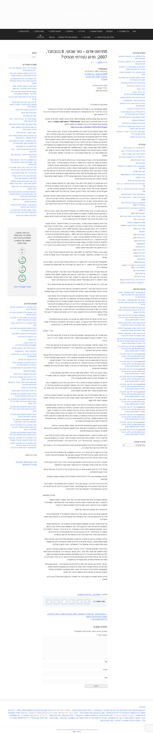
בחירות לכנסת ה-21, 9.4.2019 (135, 148)
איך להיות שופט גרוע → (98, 619)
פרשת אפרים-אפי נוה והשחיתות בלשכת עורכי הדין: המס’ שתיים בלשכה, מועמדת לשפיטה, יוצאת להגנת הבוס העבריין (22, 194)
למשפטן (142, 244)
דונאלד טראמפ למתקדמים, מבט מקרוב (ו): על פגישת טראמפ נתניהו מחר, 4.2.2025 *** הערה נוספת (22, 401)
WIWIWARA (141, 346)
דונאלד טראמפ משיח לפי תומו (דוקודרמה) (132, 117)
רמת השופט (141, 172)
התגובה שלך (102, 635)
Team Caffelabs (139, 315)
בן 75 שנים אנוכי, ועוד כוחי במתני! (61, 715)
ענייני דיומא (141, 256)
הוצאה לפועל (141, 235)
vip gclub (141, 308)
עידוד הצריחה (140, 250)
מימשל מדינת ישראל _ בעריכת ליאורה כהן (132, 197)
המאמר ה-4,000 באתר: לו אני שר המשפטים (124, 718)
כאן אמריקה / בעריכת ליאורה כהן (135, 225)
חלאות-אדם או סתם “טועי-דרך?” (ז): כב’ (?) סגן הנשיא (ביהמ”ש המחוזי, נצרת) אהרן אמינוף (131, 310)
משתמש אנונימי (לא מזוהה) (136, 339)
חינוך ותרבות (141, 277)
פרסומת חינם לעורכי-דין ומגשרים (135, 194)
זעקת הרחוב (141, 253)
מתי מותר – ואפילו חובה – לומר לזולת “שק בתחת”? (48, 718)
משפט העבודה (140, 271)
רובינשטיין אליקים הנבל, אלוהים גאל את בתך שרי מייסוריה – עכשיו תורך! (119, 710)
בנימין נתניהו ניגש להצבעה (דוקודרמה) (133, 83)
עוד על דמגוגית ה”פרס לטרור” (135, 86)
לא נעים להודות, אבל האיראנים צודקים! (132, 97)
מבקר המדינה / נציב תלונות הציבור (134, 216)
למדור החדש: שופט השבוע (82, 710)
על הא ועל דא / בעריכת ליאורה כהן (134, 280)
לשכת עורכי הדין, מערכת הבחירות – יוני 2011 (131, 184)
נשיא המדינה (141, 219)
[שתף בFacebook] (87, 601)
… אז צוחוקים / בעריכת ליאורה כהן (134, 283)
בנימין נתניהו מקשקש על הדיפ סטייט (133, 123)
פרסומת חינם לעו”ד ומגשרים (67, 37)
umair (143, 300)
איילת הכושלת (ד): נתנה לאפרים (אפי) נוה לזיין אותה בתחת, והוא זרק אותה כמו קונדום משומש (23, 81)
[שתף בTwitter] (79, 601)
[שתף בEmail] (64, 601)
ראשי (134, 31)
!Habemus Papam (138, 120)
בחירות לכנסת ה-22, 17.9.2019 (135, 151)
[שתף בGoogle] (72, 601)
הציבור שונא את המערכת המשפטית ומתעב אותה (34, 710)
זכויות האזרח (141, 241)
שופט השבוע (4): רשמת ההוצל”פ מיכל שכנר (22, 124)
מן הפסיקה (141, 274)
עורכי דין (142, 178)
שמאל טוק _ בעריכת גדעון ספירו (88, 594)
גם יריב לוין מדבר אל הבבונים (136, 109)
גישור (143, 232)
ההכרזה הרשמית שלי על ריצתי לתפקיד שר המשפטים (87, 718)
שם (106, 662)
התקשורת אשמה (140, 213)
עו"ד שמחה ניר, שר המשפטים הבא (134, 157)
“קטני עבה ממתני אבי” (29, 116)
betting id (141, 292)
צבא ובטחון (141, 262)
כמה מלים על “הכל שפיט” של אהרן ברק (24, 173)
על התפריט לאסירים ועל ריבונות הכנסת (24, 391)
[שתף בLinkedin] (56, 601)
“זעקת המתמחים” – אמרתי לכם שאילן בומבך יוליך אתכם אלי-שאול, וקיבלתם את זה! (131, 295)
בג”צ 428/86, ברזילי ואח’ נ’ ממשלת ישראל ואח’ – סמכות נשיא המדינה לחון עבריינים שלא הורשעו (23, 162)
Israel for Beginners (134, 222)
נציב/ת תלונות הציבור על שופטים (134, 175)
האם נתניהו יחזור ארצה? (28, 113)
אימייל (105, 670)
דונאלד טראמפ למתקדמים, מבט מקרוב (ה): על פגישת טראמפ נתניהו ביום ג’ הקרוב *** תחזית (22, 409)
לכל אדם (142, 247)
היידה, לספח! (141, 89)
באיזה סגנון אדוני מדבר (138, 181)
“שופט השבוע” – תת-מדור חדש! (26, 133)
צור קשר (52, 37)
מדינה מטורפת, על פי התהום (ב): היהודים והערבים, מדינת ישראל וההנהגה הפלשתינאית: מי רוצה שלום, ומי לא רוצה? (23, 445)
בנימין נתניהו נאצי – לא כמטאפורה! (134, 100)
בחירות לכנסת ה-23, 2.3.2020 (135, 154)
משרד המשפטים (140, 160)
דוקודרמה (109, 31)
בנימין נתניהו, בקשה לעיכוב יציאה (26, 110)
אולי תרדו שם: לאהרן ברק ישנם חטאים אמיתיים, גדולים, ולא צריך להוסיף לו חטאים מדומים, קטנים (131, 317)
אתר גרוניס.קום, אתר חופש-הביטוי (92, 713)
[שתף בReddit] (49, 601)
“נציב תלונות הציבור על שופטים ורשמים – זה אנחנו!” (94, 715)
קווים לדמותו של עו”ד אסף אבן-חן (26, 146)
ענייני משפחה (140, 238)
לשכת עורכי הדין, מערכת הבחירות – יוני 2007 (131, 189)
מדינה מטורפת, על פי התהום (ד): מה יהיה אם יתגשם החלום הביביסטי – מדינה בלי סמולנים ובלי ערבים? (23, 427)
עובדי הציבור (141, 229)
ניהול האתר (76, 732)
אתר (105, 678)
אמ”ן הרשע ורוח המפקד (137, 137)
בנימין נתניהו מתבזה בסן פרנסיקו (26, 215)
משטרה (142, 259)
